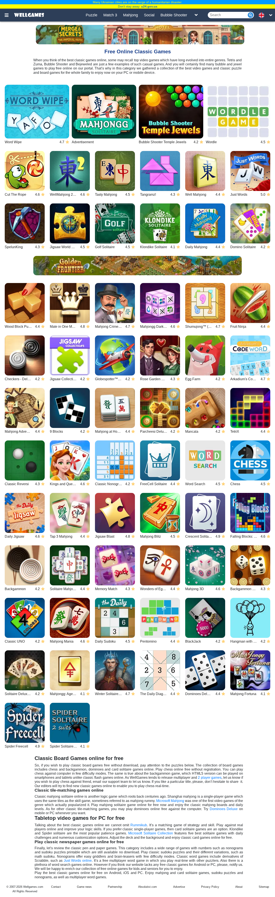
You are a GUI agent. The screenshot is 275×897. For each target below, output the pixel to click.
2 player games (209, 777)
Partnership (115, 886)
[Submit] (250, 15)
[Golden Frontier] (137, 265)
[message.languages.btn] (262, 15)
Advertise (179, 886)
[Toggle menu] (9, 15)
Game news (84, 886)
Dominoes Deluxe (224, 809)
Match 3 (110, 15)
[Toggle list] (196, 15)
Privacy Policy (210, 886)
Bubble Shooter (173, 15)
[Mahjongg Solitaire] (104, 111)
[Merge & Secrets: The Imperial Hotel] (140, 34)
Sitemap (264, 886)
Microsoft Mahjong (170, 801)
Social (149, 15)
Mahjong (130, 15)
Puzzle (91, 15)
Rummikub (138, 825)
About (239, 886)
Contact (56, 886)
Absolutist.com (147, 886)
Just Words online (78, 860)
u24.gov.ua (149, 6)
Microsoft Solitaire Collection (150, 833)
